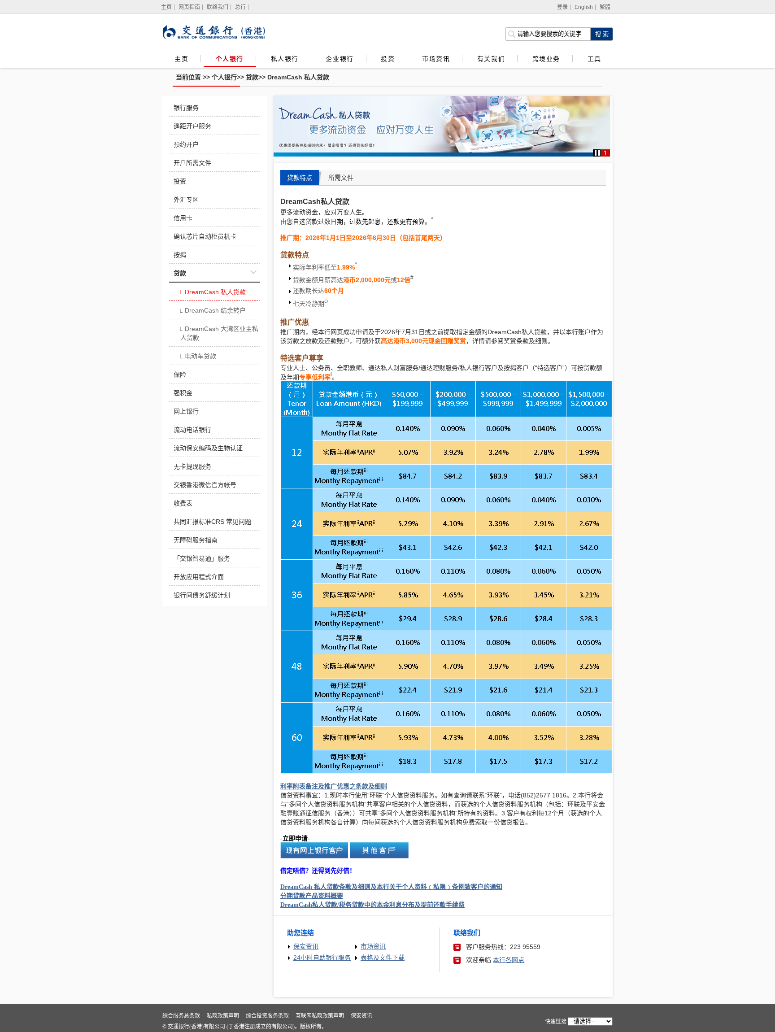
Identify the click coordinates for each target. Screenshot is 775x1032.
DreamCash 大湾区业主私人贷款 (218, 333)
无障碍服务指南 (196, 540)
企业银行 (339, 58)
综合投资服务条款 (267, 1016)
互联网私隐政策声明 (320, 1016)
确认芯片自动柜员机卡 (205, 236)
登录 (562, 7)
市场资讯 (436, 58)
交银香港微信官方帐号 (205, 484)
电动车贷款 (197, 357)
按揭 (180, 254)
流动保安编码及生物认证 (208, 448)
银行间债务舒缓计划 (202, 595)
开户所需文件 (192, 162)
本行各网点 (508, 959)
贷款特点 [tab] (299, 177)
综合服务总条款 (181, 1016)
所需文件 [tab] (340, 177)
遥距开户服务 (192, 126)
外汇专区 (186, 199)
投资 (388, 58)
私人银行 (285, 58)
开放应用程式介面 (199, 576)
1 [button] (605, 153)
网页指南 (189, 7)
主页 (181, 58)
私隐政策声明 (223, 1016)
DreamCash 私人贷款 (298, 77)
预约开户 (186, 144)
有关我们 (491, 58)
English (584, 7)
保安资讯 (305, 946)
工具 (594, 58)
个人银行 (230, 58)
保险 (180, 374)
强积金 (183, 392)
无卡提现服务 (192, 466)
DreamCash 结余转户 (212, 311)
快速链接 (555, 1022)
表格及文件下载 (383, 957)
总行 (240, 7)
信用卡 (183, 218)
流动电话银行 (192, 429)
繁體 (605, 7)
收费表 (183, 503)
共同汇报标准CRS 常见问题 (212, 521)
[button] (597, 153)
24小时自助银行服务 (322, 957)
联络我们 (217, 7)
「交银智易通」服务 (202, 558)
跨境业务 (546, 58)
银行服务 (186, 107)
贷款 (252, 77)
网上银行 (186, 411)
